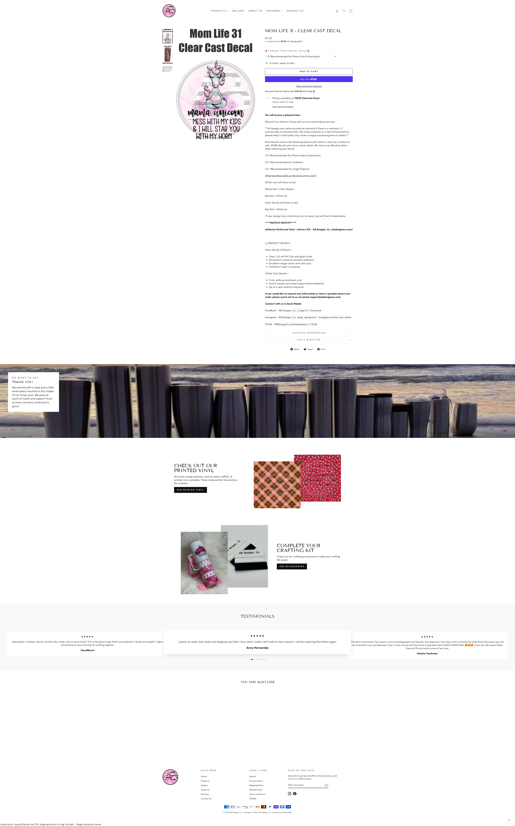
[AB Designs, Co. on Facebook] (294, 793)
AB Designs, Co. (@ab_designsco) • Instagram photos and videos (315, 317)
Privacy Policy (256, 781)
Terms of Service (257, 794)
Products (205, 781)
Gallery (204, 785)
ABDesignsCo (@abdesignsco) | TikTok (296, 324)
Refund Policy (255, 789)
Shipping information (309, 333)
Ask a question (309, 340)
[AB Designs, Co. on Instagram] (289, 793)
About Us (205, 789)
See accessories (292, 566)
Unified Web (287, 812)
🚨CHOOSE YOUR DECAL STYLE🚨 (287, 51)
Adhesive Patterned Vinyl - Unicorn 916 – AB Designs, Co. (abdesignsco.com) (308, 229)
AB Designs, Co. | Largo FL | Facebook (300, 310)
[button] (309, 41)
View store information (282, 106)
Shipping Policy (256, 785)
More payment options (309, 86)
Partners (205, 794)
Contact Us (206, 798)
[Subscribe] (326, 785)
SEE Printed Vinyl (190, 490)
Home (204, 776)
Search (252, 776)
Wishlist (252, 798)
